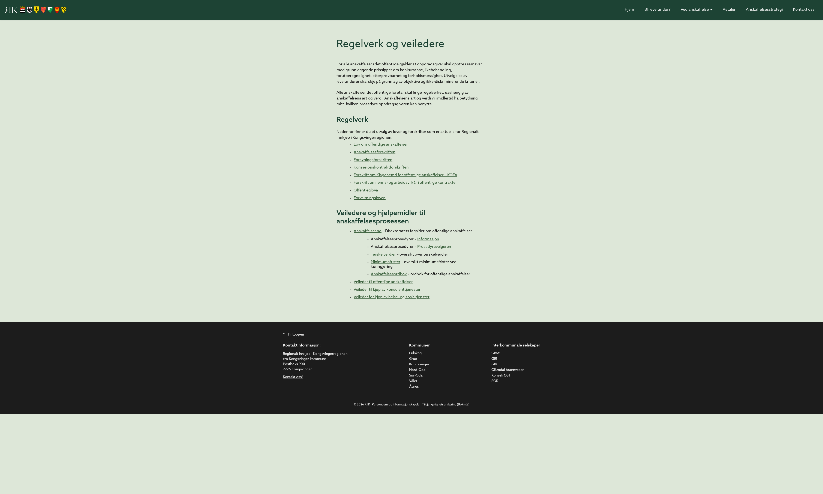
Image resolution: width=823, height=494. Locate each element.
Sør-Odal (416, 375)
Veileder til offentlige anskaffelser (383, 282)
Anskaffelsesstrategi (764, 10)
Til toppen (296, 334)
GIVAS (496, 353)
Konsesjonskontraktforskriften (381, 168)
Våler (413, 381)
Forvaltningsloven (370, 198)
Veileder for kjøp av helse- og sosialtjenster (392, 297)
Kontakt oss (803, 10)
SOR (494, 381)
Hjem (629, 10)
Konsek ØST (501, 375)
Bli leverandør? (657, 10)
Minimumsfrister (385, 262)
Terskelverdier (383, 255)
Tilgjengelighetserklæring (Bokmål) (445, 404)
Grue (413, 359)
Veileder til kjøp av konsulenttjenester (387, 290)
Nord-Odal (417, 370)
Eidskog (415, 353)
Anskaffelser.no (367, 231)
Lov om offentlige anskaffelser (381, 145)
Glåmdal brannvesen (507, 370)
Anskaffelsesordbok (389, 274)
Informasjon (428, 239)
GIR (494, 359)
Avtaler (729, 10)
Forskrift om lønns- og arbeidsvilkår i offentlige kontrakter (405, 183)
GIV (494, 364)
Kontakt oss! (293, 377)
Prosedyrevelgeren (434, 247)
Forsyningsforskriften (373, 160)
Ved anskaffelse (695, 10)
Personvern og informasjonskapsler (396, 404)
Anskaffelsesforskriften (374, 152)
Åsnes (414, 387)
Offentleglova (366, 191)
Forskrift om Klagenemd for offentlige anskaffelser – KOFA (405, 175)
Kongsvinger (419, 364)
